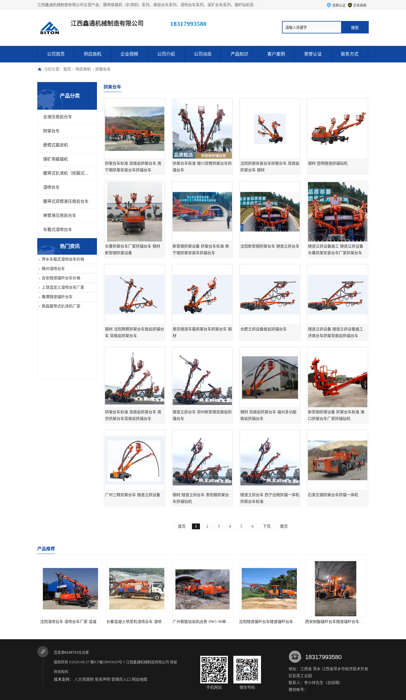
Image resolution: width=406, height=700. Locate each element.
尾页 (284, 526)
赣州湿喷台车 (53, 269)
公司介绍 (166, 54)
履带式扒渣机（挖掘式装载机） (67, 173)
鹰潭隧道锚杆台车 (57, 297)
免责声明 (102, 679)
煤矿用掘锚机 (55, 159)
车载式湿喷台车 (57, 229)
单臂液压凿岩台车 (59, 215)
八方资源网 (84, 679)
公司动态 (203, 54)
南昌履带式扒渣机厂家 (61, 306)
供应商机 (92, 54)
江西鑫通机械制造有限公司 (147, 662)
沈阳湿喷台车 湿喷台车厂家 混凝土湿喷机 (76, 622)
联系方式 (349, 54)
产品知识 (239, 54)
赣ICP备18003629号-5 (107, 662)
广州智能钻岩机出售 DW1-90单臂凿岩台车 (209, 622)
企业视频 (129, 54)
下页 (267, 526)
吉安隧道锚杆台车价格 (61, 278)
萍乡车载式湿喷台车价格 (63, 259)
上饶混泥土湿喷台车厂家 (63, 287)
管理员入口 (121, 679)
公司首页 (56, 54)
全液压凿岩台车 (57, 117)
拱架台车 (103, 69)
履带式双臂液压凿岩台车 (66, 201)
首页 (67, 69)
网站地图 (139, 679)
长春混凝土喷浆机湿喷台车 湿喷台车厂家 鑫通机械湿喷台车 (157, 622)
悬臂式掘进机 (55, 145)
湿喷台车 (51, 187)
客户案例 (276, 54)
